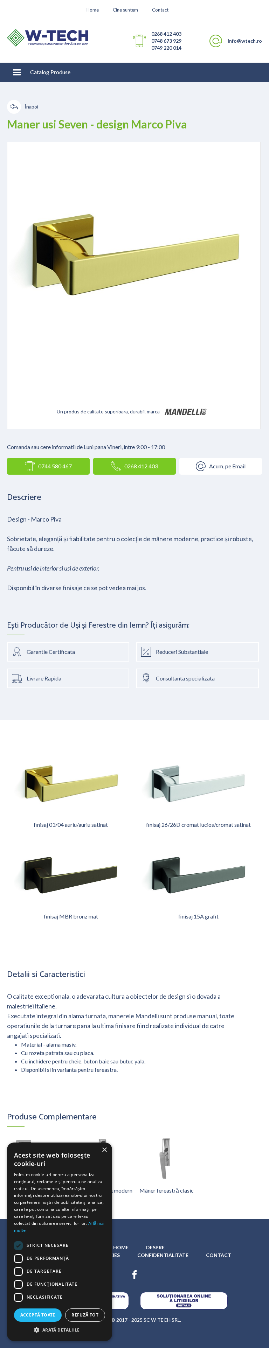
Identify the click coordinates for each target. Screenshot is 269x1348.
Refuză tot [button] (84, 1315)
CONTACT (218, 1255)
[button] (17, 72)
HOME (121, 1247)
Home (93, 10)
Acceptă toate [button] (37, 1315)
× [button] (104, 1150)
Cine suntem (125, 10)
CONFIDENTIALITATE (162, 1255)
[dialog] (59, 1242)
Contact (160, 10)
